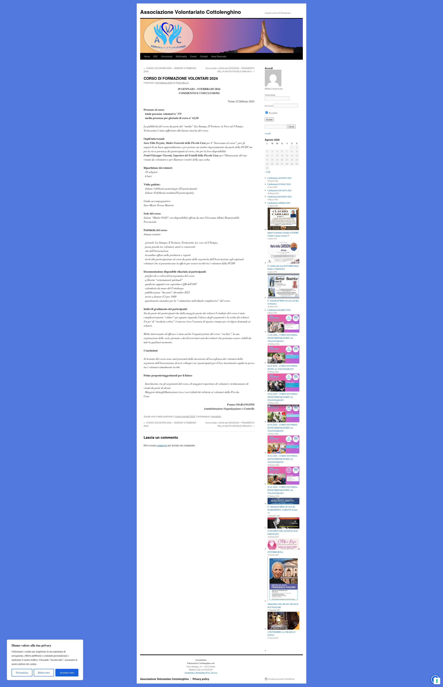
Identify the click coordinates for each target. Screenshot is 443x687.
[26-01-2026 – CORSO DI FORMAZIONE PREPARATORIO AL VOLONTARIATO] (283, 476)
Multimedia (181, 56)
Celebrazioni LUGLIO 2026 (279, 184)
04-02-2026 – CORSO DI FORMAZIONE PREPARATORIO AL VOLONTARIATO (283, 396)
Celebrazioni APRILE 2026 (279, 202)
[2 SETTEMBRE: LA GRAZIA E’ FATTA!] (283, 621)
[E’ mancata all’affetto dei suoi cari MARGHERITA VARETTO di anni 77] (283, 501)
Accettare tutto (67, 672)
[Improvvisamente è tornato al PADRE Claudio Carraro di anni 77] (283, 219)
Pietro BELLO (182, 82)
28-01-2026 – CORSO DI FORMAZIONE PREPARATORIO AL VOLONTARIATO (283, 458)
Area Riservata (218, 56)
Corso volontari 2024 (185, 416)
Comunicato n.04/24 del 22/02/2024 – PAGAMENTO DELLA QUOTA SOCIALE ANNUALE (229, 70)
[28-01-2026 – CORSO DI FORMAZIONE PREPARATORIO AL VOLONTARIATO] (283, 444)
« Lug (267, 171)
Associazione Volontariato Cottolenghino (190, 11)
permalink (216, 416)
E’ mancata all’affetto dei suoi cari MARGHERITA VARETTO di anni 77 (282, 509)
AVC (155, 56)
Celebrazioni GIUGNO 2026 (279, 190)
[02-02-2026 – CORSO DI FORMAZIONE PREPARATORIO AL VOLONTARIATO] (283, 414)
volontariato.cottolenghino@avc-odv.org (200, 672)
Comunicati (166, 56)
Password (269, 105)
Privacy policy (201, 679)
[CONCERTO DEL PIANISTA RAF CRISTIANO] (283, 523)
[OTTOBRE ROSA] (283, 544)
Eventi (193, 56)
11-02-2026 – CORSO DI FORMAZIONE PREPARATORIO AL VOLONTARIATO (283, 337)
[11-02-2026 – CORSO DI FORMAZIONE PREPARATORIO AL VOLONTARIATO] (283, 324)
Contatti (204, 56)
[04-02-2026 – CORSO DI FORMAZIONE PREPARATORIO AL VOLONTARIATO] (283, 383)
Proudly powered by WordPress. (281, 678)
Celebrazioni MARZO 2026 (279, 309)
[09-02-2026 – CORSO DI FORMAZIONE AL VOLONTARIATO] (283, 355)
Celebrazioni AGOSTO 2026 (279, 177)
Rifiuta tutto (44, 672)
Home (147, 56)
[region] (45, 660)
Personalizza (22, 672)
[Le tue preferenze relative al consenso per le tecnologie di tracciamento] (437, 681)
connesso (162, 445)
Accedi (267, 133)
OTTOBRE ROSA (275, 551)
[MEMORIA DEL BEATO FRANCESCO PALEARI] (283, 579)
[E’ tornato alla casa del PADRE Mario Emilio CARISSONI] (283, 252)
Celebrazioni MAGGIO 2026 (280, 196)
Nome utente (270, 94)
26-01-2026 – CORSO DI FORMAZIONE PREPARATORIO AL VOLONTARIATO (283, 489)
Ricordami (272, 112)
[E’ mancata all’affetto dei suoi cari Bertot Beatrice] (283, 286)
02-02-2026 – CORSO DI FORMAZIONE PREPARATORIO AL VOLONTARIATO (283, 427)
